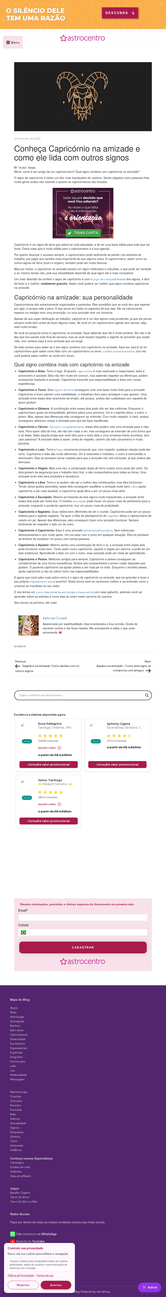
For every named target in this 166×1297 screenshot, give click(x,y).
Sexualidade (18, 1123)
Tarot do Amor (20, 1197)
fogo (59, 449)
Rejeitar (23, 1285)
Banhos (15, 1026)
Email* (23, 910)
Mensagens (17, 1079)
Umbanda (16, 1145)
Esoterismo (17, 1043)
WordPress (103, 1292)
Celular (23, 925)
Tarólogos (17, 1162)
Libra (134, 486)
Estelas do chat (20, 1167)
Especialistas (18, 1048)
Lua (12, 1070)
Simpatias (16, 1132)
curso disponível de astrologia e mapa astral (65, 592)
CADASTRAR (83, 947)
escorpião (79, 501)
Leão (13, 1066)
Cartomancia (19, 1034)
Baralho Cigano (20, 1192)
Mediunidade (18, 1075)
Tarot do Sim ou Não (23, 1201)
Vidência (15, 1150)
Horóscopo (17, 1061)
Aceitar (56, 1285)
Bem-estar (17, 1030)
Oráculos (16, 1101)
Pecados (15, 1105)
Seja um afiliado (20, 1176)
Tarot (13, 1141)
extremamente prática (98, 530)
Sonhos (15, 1136)
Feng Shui (16, 1057)
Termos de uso (44, 1275)
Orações (15, 1096)
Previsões (16, 1110)
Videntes (16, 1171)
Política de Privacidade (21, 1275)
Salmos (15, 1119)
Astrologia (17, 1017)
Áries (13, 1012)
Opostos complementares (66, 427)
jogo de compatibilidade (109, 279)
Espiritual (16, 1052)
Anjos (14, 1008)
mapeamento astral (42, 581)
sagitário (113, 516)
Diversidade (17, 1039)
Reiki (13, 1114)
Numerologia (18, 1092)
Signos (20, 646)
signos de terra (63, 390)
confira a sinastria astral (118, 351)
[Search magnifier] (147, 695)
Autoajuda (17, 1021)
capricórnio (84, 371)
